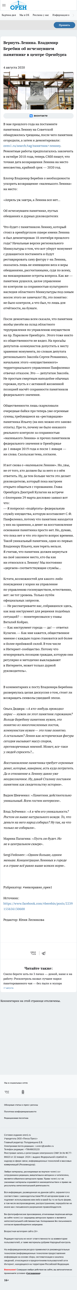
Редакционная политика (16, 1118)
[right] (73, 15)
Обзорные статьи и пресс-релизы (21, 1104)
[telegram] (44, 953)
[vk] (33, 953)
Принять (64, 25)
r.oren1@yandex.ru (44, 1146)
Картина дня (9, 15)
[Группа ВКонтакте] (38, 116)
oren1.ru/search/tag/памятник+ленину (31, 146)
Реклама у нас (41, 15)
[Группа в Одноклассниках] (23, 1092)
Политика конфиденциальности (20, 1111)
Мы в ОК (24, 15)
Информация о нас (63, 15)
